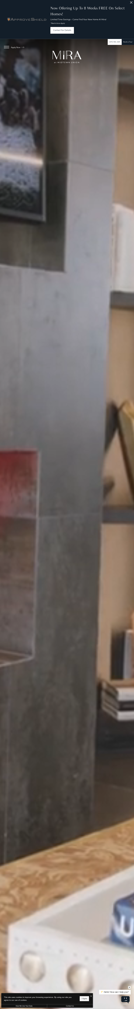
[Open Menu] (6, 47)
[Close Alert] (131, 3)
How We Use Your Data (24, 1006)
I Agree (84, 999)
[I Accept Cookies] (91, 996)
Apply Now (16, 47)
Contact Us (70, 1006)
